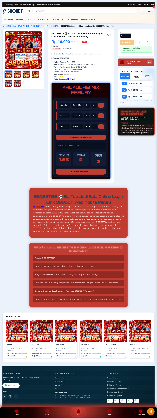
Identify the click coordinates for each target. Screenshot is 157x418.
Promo (139, 5)
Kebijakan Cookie (114, 385)
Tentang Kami (60, 378)
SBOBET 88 (55, 26)
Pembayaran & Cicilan (115, 392)
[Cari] (29, 11)
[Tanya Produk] (147, 42)
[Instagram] (10, 396)
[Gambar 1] (8, 74)
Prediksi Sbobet (147, 76)
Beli (139, 42)
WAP (109, 414)
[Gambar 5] (8, 83)
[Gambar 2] (17, 74)
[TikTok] (16, 396)
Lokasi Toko (59, 385)
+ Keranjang (127, 42)
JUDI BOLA (30, 20)
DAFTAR (78, 415)
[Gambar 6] (17, 83)
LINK (47, 414)
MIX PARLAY (43, 20)
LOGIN (16, 414)
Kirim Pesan (12, 385)
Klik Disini (71, 79)
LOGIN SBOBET (57, 20)
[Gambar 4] (35, 74)
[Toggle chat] (151, 411)
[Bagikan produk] (108, 34)
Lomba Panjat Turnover (136, 76)
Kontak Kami (60, 381)
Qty (121, 32)
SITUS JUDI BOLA (24, 26)
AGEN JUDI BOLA (9, 26)
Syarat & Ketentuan (114, 378)
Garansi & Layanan (114, 396)
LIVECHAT (140, 414)
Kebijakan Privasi (114, 381)
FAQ (57, 388)
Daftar (146, 5)
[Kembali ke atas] (151, 405)
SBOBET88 (131, 5)
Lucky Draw (125, 76)
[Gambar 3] (26, 74)
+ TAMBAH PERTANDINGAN (81, 137)
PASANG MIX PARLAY (81, 172)
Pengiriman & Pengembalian (118, 388)
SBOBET (19, 20)
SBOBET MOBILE (88, 20)
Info (149, 62)
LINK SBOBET (72, 20)
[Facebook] (4, 396)
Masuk (152, 5)
